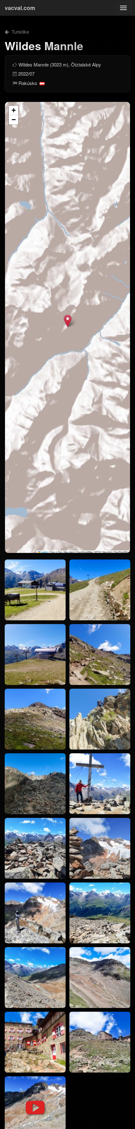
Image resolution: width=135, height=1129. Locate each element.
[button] (68, 321)
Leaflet (44, 552)
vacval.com (20, 8)
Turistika (19, 31)
